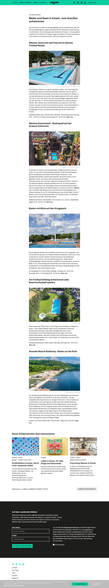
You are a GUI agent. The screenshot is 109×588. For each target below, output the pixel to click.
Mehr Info (70, 117)
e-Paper (14, 567)
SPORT (45, 489)
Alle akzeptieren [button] (80, 584)
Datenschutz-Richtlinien (45, 583)
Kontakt (14, 575)
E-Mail (14, 535)
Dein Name (16, 527)
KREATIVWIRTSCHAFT (78, 460)
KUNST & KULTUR (24, 460)
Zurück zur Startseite (87, 489)
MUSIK (14, 460)
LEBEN (14, 457)
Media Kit (15, 578)
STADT (20, 457)
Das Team (15, 570)
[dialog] (54, 584)
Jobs (13, 573)
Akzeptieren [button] (96, 584)
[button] (36, 586)
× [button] (107, 582)
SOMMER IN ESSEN (35, 489)
